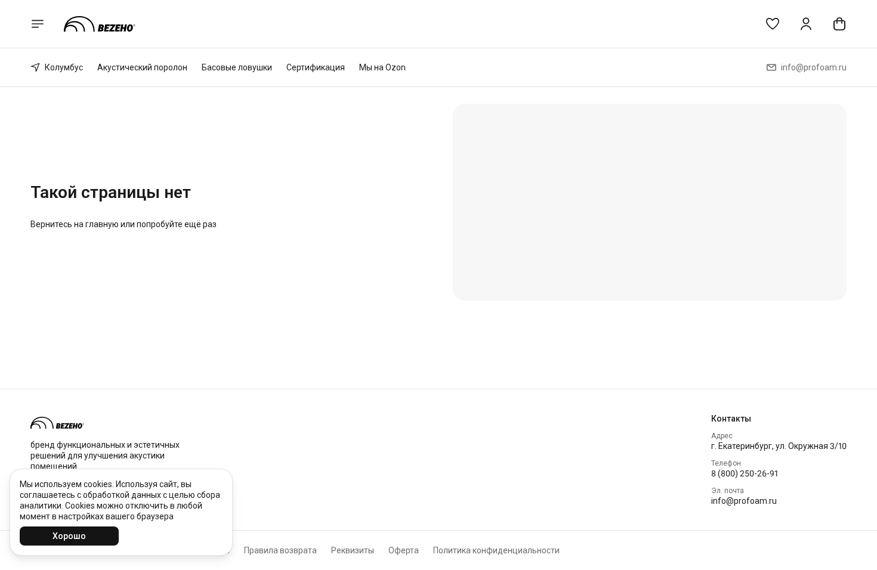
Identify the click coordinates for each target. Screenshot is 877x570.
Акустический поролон (142, 67)
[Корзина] (839, 24)
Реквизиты (352, 550)
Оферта (403, 550)
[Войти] (806, 24)
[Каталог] (37, 24)
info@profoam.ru (744, 501)
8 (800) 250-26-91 (744, 473)
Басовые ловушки (237, 67)
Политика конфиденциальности (496, 550)
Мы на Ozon (382, 67)
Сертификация (315, 67)
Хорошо (69, 536)
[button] (772, 24)
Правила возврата (280, 550)
